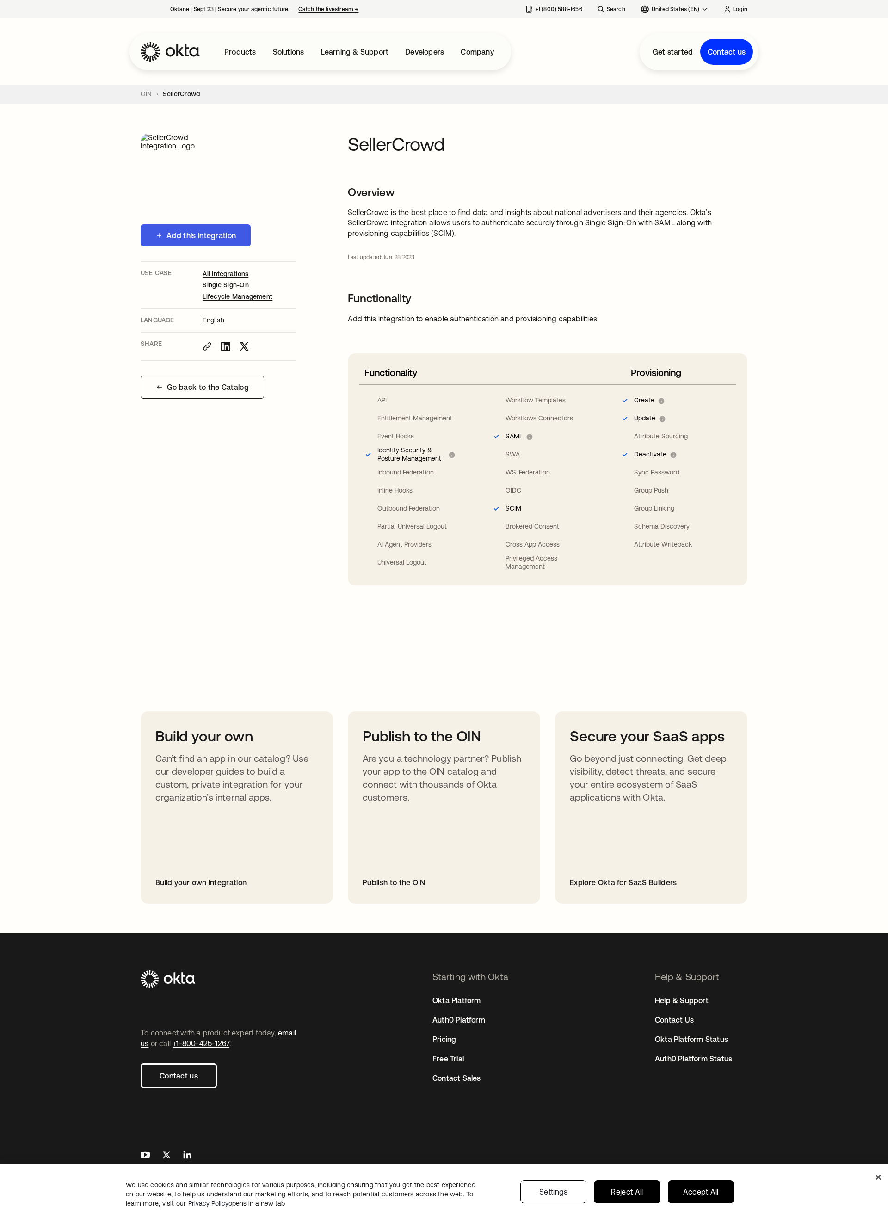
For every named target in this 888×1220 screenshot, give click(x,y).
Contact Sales (456, 1078)
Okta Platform (456, 1000)
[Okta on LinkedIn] (187, 1156)
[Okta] (170, 52)
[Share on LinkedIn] (225, 346)
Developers (424, 52)
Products (240, 52)
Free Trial (448, 1058)
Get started (673, 52)
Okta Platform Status (691, 1039)
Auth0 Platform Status (693, 1058)
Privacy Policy (236, 1203)
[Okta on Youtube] (145, 1156)
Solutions (288, 52)
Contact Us (674, 1020)
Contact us (727, 52)
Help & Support (682, 1000)
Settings (553, 1192)
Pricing (444, 1039)
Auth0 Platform (458, 1020)
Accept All (701, 1192)
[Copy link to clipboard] (207, 346)
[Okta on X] (166, 1156)
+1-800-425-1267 (201, 1043)
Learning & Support (355, 52)
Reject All (627, 1192)
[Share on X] (244, 346)
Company (477, 52)
